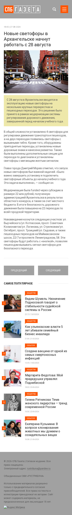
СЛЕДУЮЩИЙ (53, 269)
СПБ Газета (22, 9)
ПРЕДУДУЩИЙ (19, 269)
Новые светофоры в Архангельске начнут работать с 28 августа (27, 39)
